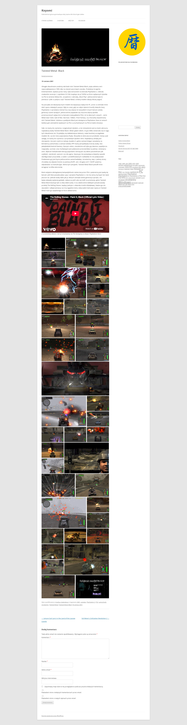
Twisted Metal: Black (65, 605)
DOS (127, 167)
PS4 (144, 176)
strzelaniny (45, 605)
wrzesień (134, 183)
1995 (119, 164)
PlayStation (132, 174)
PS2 (97, 602)
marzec (127, 172)
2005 (137, 164)
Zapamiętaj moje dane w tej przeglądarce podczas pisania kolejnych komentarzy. (73, 687)
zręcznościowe (124, 186)
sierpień (138, 178)
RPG (123, 177)
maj (123, 172)
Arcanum (121, 146)
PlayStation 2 (91, 602)
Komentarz (46, 637)
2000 (130, 163)
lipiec (132, 169)
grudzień (135, 167)
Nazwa (45, 661)
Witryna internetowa (49, 678)
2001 (78, 602)
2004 (133, 164)
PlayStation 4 (134, 176)
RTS (127, 178)
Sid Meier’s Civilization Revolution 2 (95, 618)
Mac (120, 172)
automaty (141, 165)
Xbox (120, 184)
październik (134, 172)
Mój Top (71, 21)
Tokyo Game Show (124, 143)
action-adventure (125, 165)
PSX (119, 177)
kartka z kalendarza (62, 602)
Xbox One (131, 184)
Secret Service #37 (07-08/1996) (128, 148)
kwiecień (127, 169)
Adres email (47, 670)
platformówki (122, 174)
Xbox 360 (124, 184)
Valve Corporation (124, 141)
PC (141, 171)
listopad (137, 169)
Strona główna (47, 21)
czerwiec (83, 602)
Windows (124, 182)
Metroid (121, 151)
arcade (135, 165)
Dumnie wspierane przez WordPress (53, 716)
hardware (121, 169)
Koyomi (47, 10)
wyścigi (140, 183)
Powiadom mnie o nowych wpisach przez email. (59, 698)
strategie (121, 180)
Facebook (81, 21)
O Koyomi (60, 21)
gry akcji (142, 167)
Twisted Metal (53, 605)
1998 (123, 164)
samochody (102, 602)
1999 (126, 163)
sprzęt (143, 178)
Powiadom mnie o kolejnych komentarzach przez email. (62, 692)
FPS (130, 167)
